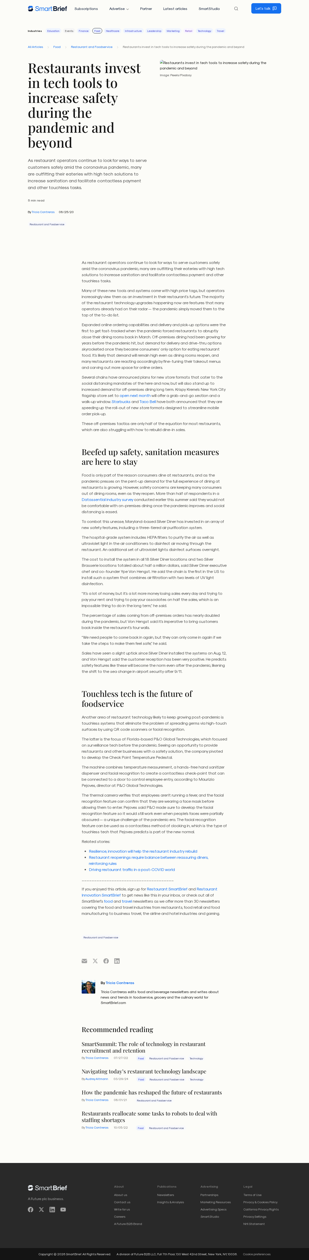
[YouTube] (63, 1210)
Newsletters (165, 1195)
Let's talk (263, 8)
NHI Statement (254, 1224)
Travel (220, 30)
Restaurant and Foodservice (91, 47)
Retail (188, 30)
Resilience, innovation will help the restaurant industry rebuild (143, 851)
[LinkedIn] (52, 1210)
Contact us (122, 1202)
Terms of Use (252, 1195)
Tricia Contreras (43, 212)
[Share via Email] (84, 961)
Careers (119, 1216)
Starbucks (121, 401)
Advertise (117, 8)
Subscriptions (86, 8)
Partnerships (209, 1195)
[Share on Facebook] (106, 961)
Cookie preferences (257, 1254)
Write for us (122, 1209)
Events (69, 30)
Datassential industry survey (107, 499)
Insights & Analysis (170, 1202)
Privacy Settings (254, 1216)
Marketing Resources (215, 1202)
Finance (84, 30)
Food (97, 30)
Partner (146, 8)
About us (120, 1195)
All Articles (35, 47)
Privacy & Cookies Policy (260, 1202)
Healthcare (112, 30)
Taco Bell (147, 401)
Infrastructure (133, 30)
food (108, 901)
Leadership (154, 30)
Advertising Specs (213, 1209)
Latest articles (175, 8)
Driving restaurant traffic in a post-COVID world (132, 869)
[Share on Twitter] (95, 961)
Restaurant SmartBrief (167, 888)
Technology (204, 30)
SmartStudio (209, 8)
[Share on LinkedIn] (117, 961)
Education (53, 30)
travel (127, 901)
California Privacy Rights (261, 1209)
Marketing (173, 30)
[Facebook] (30, 1210)
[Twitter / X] (41, 1210)
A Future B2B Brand (128, 1224)
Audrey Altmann (96, 1079)
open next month (135, 395)
